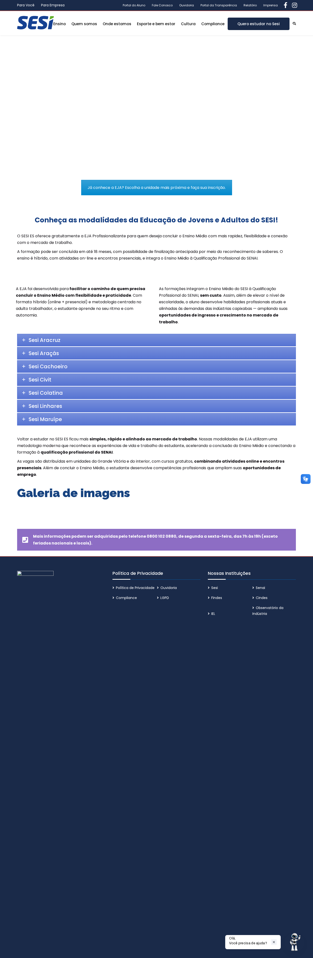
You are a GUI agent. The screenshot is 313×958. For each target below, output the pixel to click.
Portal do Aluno (134, 5)
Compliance (212, 23)
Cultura (188, 23)
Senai (260, 587)
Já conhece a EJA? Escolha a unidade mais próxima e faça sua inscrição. (157, 187)
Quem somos (84, 23)
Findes (216, 597)
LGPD (164, 597)
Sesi (214, 587)
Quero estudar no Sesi (258, 23)
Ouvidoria (186, 5)
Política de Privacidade (135, 587)
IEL (213, 613)
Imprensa (270, 5)
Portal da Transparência (219, 5)
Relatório (250, 5)
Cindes (262, 597)
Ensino (59, 23)
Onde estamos (117, 23)
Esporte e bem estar (156, 23)
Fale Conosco (162, 5)
